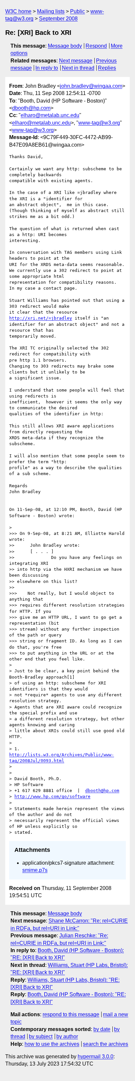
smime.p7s (35, 870)
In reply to (46, 68)
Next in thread (78, 68)
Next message (75, 60)
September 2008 (58, 18)
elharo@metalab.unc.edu (50, 115)
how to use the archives (52, 1044)
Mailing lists (51, 11)
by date (101, 1029)
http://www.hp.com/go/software (52, 796)
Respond (96, 46)
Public (77, 11)
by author (67, 1036)
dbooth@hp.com (31, 108)
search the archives (105, 1044)
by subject (40, 1036)
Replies (107, 68)
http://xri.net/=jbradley (40, 318)
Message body (65, 46)
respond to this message (71, 1014)
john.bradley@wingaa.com (91, 86)
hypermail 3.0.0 (95, 1056)
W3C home (18, 11)
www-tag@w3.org (99, 123)
